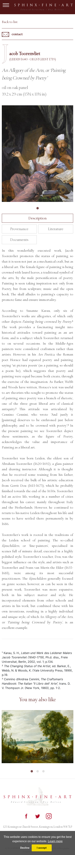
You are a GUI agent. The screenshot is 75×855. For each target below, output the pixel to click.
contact (17, 34)
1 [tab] (37, 208)
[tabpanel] (37, 153)
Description (37, 218)
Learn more (55, 841)
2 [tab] (37, 771)
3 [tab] (43, 771)
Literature (55, 229)
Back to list (10, 22)
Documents (19, 240)
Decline (24, 847)
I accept (42, 847)
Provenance (19, 229)
